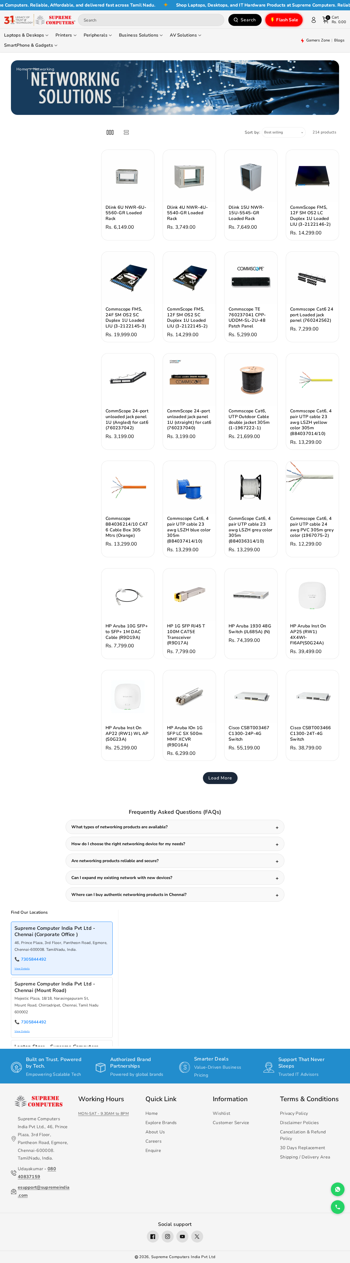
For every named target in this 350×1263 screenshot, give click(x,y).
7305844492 (33, 959)
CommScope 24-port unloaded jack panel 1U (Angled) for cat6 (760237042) (127, 419)
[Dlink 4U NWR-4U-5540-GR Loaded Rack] (189, 176)
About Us (155, 1132)
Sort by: (252, 132)
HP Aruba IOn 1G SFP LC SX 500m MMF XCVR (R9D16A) (185, 736)
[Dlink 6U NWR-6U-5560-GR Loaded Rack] (127, 176)
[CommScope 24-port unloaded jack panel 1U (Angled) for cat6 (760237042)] (127, 379)
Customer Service (231, 1123)
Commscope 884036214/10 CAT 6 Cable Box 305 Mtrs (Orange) (127, 527)
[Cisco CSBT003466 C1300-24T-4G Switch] (312, 696)
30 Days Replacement (302, 1148)
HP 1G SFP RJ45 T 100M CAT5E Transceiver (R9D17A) (186, 634)
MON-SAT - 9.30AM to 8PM (103, 1113)
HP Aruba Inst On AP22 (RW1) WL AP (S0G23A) (127, 733)
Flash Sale (287, 20)
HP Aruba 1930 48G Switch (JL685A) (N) (250, 629)
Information (230, 1099)
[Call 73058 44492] (338, 1207)
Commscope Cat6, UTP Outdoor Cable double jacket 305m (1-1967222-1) (249, 419)
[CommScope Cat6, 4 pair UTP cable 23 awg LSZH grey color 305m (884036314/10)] (250, 487)
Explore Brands (161, 1123)
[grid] (110, 132)
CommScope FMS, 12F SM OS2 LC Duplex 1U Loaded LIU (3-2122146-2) (310, 216)
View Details (22, 968)
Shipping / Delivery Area (305, 1157)
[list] (126, 132)
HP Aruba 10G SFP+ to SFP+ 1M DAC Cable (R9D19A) (127, 631)
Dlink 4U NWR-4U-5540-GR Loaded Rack (187, 213)
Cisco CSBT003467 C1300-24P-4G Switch (249, 733)
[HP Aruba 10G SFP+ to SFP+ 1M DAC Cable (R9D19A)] (127, 594)
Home (21, 69)
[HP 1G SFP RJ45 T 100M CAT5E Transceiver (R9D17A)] (189, 594)
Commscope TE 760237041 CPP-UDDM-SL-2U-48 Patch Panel (247, 317)
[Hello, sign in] (313, 20)
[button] (334, 20)
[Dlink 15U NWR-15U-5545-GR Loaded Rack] (250, 176)
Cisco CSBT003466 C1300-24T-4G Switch (310, 733)
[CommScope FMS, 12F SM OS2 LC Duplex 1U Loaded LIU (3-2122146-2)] (312, 176)
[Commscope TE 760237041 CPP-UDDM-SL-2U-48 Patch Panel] (250, 278)
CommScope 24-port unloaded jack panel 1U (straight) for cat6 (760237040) (189, 419)
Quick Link (160, 1099)
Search (248, 20)
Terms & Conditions (309, 1099)
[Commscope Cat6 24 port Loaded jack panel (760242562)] (312, 278)
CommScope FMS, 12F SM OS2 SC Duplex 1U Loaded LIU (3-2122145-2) (187, 317)
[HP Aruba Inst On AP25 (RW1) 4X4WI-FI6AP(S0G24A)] (312, 594)
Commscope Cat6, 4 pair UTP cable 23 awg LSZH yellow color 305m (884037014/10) (311, 422)
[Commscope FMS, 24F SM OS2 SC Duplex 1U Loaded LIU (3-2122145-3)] (127, 278)
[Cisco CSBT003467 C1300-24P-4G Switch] (250, 696)
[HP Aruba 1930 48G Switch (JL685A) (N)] (250, 594)
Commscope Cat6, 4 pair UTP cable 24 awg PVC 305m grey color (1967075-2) (312, 527)
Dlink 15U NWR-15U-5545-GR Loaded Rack (246, 213)
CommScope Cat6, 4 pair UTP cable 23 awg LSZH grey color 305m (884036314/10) (251, 530)
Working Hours (101, 1099)
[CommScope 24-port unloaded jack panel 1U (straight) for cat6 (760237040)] (189, 379)
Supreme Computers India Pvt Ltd (183, 1256)
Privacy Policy (294, 1113)
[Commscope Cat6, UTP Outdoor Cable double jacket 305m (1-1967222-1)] (250, 379)
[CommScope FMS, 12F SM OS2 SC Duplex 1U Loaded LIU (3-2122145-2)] (189, 278)
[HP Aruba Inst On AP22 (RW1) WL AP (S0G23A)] (127, 696)
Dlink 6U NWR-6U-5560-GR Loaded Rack (126, 213)
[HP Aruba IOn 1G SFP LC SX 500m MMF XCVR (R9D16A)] (189, 696)
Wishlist (221, 1113)
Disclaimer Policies (299, 1123)
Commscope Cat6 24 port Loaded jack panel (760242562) (311, 314)
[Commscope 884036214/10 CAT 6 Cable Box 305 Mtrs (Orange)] (127, 487)
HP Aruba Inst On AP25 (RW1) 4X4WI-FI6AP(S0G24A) (308, 634)
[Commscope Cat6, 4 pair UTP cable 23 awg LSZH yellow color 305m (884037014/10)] (312, 379)
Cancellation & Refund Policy (303, 1135)
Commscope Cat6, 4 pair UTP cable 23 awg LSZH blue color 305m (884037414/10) (189, 530)
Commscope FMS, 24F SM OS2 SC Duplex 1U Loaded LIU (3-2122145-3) (126, 317)
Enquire (153, 1151)
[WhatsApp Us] (338, 1189)
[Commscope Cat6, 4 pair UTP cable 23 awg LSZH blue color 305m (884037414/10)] (189, 487)
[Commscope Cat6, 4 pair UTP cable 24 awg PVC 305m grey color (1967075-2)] (312, 487)
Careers (153, 1141)
